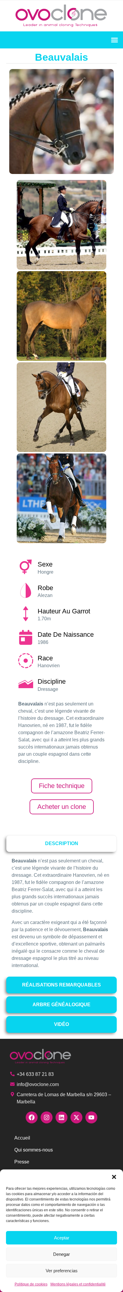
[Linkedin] (61, 1117)
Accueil (22, 1137)
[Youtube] (91, 1117)
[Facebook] (32, 1117)
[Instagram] (47, 1117)
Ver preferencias (62, 1270)
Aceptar (61, 1237)
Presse (21, 1161)
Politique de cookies (31, 1284)
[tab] (61, 843)
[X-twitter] (76, 1117)
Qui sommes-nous (33, 1149)
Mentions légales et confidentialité (78, 1284)
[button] (114, 1177)
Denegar (61, 1254)
